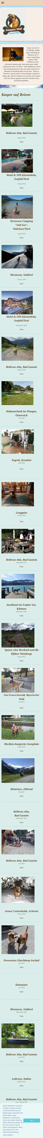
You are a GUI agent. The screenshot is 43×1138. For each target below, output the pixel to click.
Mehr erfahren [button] (8, 1135)
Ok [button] (32, 1120)
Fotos (21, 142)
